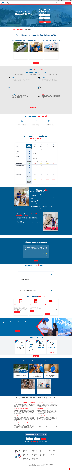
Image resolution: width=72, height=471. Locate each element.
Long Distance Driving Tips (42, 408)
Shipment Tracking (42, 451)
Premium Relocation (45, 2)
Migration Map (25, 458)
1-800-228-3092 (18, 450)
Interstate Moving (34, 454)
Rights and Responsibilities (44, 455)
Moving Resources (29, 2)
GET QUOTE (68, 2)
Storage (43, 94)
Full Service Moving (15, 85)
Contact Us (69, 0)
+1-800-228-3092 (33, 441)
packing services (21, 78)
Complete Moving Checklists (43, 415)
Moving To (41, 16)
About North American (54, 0)
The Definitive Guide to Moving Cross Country (23, 422)
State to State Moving (35, 455)
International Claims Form (44, 454)
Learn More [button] (47, 313)
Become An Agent (60, 0)
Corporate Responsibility (26, 459)
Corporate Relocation (36, 2)
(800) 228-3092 (61, 2)
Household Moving (20, 29)
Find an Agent (65, 0)
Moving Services (21, 2)
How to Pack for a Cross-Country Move (45, 402)
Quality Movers (25, 454)
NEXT (45, 22)
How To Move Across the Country (21, 408)
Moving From (41, 13)
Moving (14, 29)
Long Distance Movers (35, 451)
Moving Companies (51, 455)
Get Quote (17, 331)
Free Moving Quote (26, 455)
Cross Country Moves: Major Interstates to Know (24, 402)
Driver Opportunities (51, 454)
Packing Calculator (18, 415)
